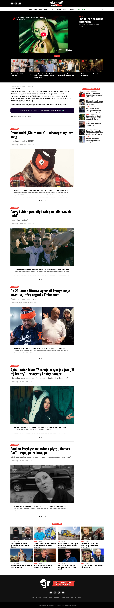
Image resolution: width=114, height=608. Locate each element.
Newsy (30, 9)
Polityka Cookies (65, 597)
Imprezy (65, 9)
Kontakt (50, 597)
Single (35, 9)
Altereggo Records (19, 116)
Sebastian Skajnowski (20, 304)
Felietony (52, 9)
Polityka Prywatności (76, 597)
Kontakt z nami (81, 9)
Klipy (40, 9)
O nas (33, 597)
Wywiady (46, 9)
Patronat (38, 597)
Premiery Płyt (72, 9)
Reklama (45, 597)
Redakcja (17, 88)
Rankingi (59, 9)
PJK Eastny (28, 116)
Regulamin (56, 597)
